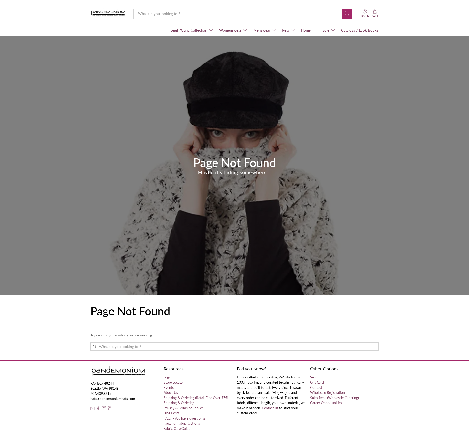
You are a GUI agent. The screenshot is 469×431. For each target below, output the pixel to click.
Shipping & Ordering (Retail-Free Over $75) (196, 398)
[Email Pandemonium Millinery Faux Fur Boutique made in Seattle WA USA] (92, 409)
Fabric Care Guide (177, 428)
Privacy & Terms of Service (183, 408)
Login (167, 377)
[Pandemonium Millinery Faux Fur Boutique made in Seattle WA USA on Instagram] (104, 409)
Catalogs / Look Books (359, 30)
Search (315, 377)
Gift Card (317, 382)
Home (306, 30)
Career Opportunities (326, 403)
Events (169, 387)
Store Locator (174, 382)
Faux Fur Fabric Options (182, 423)
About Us (171, 392)
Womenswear (230, 30)
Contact (316, 387)
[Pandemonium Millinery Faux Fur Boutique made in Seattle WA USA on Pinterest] (109, 409)
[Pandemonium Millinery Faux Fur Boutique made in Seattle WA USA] (108, 13)
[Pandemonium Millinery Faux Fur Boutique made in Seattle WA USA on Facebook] (98, 409)
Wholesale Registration (327, 392)
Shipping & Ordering (179, 403)
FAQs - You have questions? (184, 418)
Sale (326, 30)
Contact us (270, 408)
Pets (285, 30)
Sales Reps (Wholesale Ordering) (334, 398)
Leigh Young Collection (189, 30)
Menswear (261, 30)
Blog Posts (171, 413)
